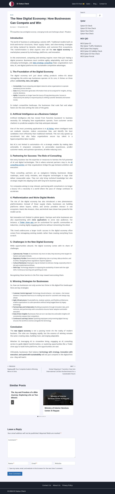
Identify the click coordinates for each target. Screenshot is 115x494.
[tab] (37, 416)
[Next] (70, 402)
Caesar (14, 27)
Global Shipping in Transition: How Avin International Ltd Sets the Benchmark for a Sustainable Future (60, 370)
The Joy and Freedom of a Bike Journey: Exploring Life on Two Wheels (24, 395)
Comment (12, 440)
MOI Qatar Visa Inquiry (89, 48)
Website (58, 463)
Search (82, 12)
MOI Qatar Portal (87, 56)
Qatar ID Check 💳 (78, 4)
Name (11, 463)
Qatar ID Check (86, 26)
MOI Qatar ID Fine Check (90, 54)
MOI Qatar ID (85, 43)
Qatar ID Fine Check (88, 28)
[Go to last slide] (12, 402)
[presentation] (58, 397)
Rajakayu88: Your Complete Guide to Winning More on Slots (22, 369)
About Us (56, 485)
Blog (11, 14)
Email (34, 463)
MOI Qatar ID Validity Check (91, 51)
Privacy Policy (67, 485)
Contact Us (103, 4)
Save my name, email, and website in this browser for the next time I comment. (36, 468)
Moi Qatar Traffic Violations (91, 46)
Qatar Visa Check (86, 31)
